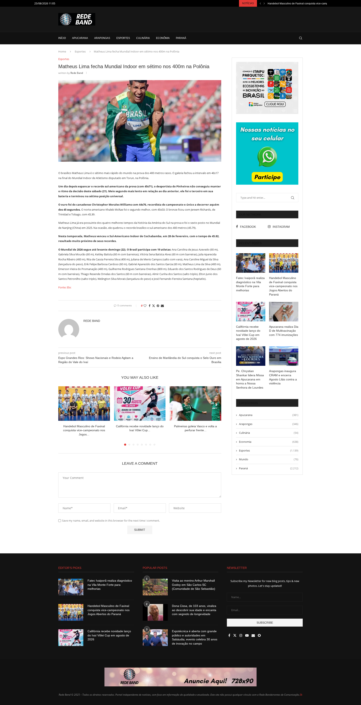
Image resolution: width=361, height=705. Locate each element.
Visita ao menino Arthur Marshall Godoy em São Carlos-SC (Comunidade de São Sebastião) (193, 584)
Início (62, 38)
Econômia (163, 38)
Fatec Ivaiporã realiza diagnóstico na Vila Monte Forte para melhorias (250, 284)
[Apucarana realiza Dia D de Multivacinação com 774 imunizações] (283, 311)
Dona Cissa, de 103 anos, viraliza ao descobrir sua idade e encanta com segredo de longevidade (194, 610)
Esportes (123, 38)
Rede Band (76, 73)
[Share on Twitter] (153, 306)
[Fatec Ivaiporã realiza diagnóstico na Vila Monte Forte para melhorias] (250, 263)
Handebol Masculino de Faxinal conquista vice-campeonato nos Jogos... (84, 430)
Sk (301, 694)
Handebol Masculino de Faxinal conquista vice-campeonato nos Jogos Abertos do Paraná (283, 286)
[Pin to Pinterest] (158, 306)
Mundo (268, 459)
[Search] (301, 38)
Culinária (143, 38)
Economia (268, 442)
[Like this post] (145, 306)
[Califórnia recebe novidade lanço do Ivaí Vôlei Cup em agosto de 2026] (140, 403)
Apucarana (80, 38)
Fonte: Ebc (64, 287)
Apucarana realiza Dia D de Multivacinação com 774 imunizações (283, 331)
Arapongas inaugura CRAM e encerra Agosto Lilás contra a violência (283, 377)
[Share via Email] (162, 306)
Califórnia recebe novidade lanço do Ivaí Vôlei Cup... (297, 3)
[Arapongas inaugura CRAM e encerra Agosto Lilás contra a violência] (283, 356)
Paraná (181, 38)
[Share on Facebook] (149, 306)
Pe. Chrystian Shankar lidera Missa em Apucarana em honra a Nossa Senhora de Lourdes (250, 379)
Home (62, 51)
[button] (260, 3)
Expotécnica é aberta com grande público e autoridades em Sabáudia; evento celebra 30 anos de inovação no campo (194, 637)
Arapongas (102, 38)
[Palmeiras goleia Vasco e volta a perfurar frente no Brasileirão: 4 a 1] (195, 403)
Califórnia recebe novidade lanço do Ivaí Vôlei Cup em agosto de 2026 (248, 333)
